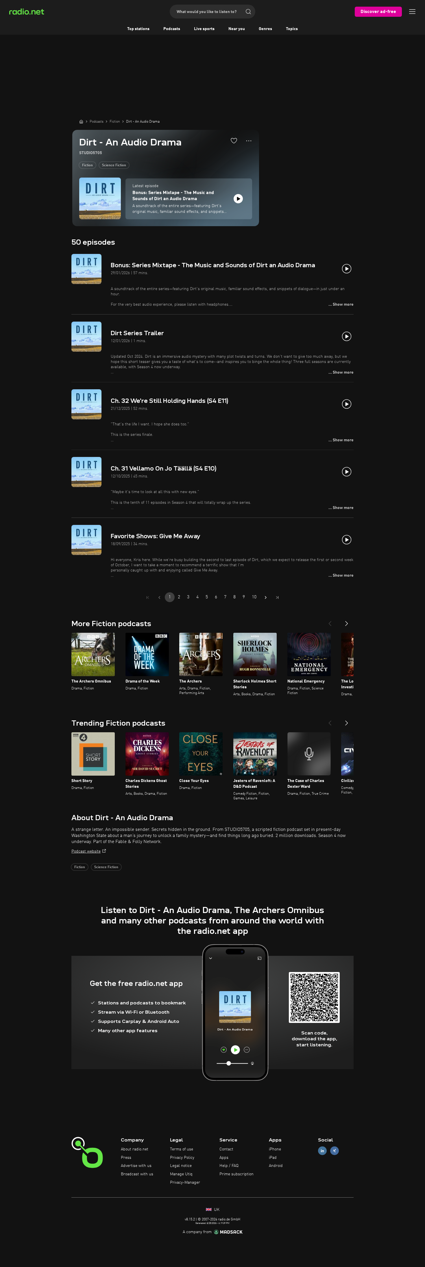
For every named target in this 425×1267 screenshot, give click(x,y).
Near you (236, 29)
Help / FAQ (229, 1166)
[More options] (248, 140)
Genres (265, 29)
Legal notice (181, 1166)
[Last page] (277, 597)
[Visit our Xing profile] (334, 1151)
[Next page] (265, 597)
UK (216, 1210)
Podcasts (171, 29)
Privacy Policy (182, 1158)
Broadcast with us (137, 1174)
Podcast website (86, 851)
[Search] (248, 11)
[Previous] (330, 621)
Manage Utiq (181, 1174)
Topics (292, 29)
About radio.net (134, 1149)
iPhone (275, 1149)
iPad (273, 1158)
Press (126, 1158)
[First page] (147, 597)
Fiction (87, 165)
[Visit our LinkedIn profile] (322, 1151)
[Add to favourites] (234, 140)
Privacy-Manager (185, 1183)
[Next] (347, 621)
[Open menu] (412, 11)
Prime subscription (236, 1174)
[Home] (81, 121)
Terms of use (181, 1149)
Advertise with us (136, 1166)
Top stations (138, 29)
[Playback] (238, 198)
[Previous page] (159, 597)
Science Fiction (114, 165)
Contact (226, 1149)
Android (276, 1166)
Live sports (204, 29)
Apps (223, 1158)
